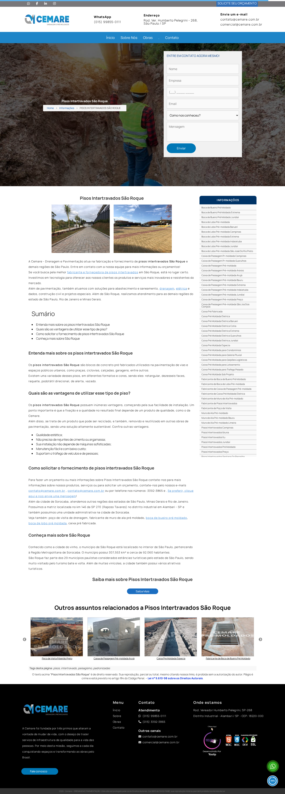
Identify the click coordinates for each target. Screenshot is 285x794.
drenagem (167, 288)
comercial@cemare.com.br (241, 24)
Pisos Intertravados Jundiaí (215, 442)
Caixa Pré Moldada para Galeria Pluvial (221, 355)
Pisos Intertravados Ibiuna (215, 432)
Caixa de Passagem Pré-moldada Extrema (223, 285)
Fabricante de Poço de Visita (216, 408)
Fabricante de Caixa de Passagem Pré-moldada (226, 389)
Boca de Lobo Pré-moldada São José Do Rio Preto (227, 251)
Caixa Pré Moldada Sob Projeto (217, 374)
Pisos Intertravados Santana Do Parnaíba (223, 456)
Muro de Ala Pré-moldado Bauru (218, 418)
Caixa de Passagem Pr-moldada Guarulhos (223, 260)
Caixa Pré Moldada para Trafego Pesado (222, 369)
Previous (25, 640)
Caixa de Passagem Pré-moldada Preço (222, 299)
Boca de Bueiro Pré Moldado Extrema (220, 212)
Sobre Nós (129, 37)
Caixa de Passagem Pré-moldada (218, 265)
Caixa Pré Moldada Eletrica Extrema (220, 330)
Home (50, 108)
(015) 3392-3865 (153, 722)
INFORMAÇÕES (228, 200)
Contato (172, 37)
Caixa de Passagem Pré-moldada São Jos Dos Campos (225, 305)
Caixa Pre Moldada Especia (215, 345)
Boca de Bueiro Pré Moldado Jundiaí (220, 217)
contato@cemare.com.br (239, 19)
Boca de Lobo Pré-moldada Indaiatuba (221, 241)
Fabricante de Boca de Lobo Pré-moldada (223, 384)
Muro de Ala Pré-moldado (214, 413)
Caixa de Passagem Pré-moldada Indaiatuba (224, 289)
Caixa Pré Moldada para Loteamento (220, 364)
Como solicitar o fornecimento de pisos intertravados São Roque (80, 334)
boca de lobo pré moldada (47, 523)
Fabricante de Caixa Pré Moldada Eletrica (223, 393)
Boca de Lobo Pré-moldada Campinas (221, 231)
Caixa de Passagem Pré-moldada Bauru (222, 280)
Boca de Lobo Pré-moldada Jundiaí (219, 246)
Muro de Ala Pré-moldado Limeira (218, 422)
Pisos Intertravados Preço (215, 451)
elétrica (181, 288)
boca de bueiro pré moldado (166, 518)
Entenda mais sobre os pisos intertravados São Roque (73, 324)
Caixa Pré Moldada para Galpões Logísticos (224, 359)
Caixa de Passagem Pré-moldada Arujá (221, 275)
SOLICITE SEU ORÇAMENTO (237, 3)
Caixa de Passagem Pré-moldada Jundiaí (222, 294)
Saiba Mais (142, 591)
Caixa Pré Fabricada (212, 311)
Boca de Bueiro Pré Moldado (216, 207)
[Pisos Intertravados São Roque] (81, 229)
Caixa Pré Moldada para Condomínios (221, 350)
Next (260, 640)
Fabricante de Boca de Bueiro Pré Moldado (223, 379)
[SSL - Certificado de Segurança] (253, 741)
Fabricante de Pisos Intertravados (219, 403)
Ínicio (110, 37)
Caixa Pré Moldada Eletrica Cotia (218, 326)
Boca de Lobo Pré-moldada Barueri (219, 227)
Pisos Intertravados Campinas (217, 427)
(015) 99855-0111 (107, 21)
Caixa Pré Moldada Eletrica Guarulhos (221, 335)
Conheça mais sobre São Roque (58, 338)
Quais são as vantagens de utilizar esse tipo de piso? (71, 329)
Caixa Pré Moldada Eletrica (215, 316)
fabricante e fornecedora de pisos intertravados (102, 272)
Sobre (117, 716)
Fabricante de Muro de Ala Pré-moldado (222, 398)
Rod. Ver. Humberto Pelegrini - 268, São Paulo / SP (171, 22)
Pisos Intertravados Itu (213, 437)
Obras (148, 37)
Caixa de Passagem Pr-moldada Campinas (223, 256)
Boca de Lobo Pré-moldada (215, 222)
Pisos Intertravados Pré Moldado (218, 447)
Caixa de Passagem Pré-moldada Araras (222, 270)
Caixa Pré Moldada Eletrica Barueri (219, 321)
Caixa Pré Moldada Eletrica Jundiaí (219, 340)
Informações (66, 108)
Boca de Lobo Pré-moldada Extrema (220, 236)
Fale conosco (38, 771)
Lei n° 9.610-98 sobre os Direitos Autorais (175, 678)
